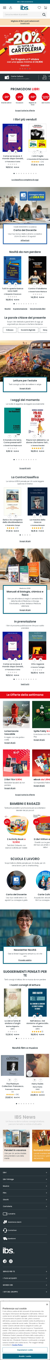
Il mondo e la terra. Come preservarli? (12, 441)
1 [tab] (20, 535)
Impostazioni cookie (25, 1350)
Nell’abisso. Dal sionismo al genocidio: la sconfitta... (37, 1022)
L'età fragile (37, 156)
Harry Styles (37, 1084)
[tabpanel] (25, 49)
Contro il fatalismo (37, 288)
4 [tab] (21, 173)
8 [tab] (31, 173)
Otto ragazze (37, 664)
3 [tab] (18, 173)
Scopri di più (9, 743)
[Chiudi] (47, 1304)
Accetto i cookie (25, 1356)
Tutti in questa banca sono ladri (12, 289)
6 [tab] (26, 173)
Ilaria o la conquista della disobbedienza (13, 521)
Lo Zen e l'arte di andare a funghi (12, 1022)
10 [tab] (36, 173)
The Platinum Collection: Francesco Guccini (12, 1085)
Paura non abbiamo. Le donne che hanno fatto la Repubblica (37, 441)
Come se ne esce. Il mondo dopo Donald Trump (12, 157)
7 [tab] (28, 173)
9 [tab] (33, 173)
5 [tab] (23, 173)
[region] (25, 1330)
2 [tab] (16, 173)
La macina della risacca (37, 521)
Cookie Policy (17, 1345)
